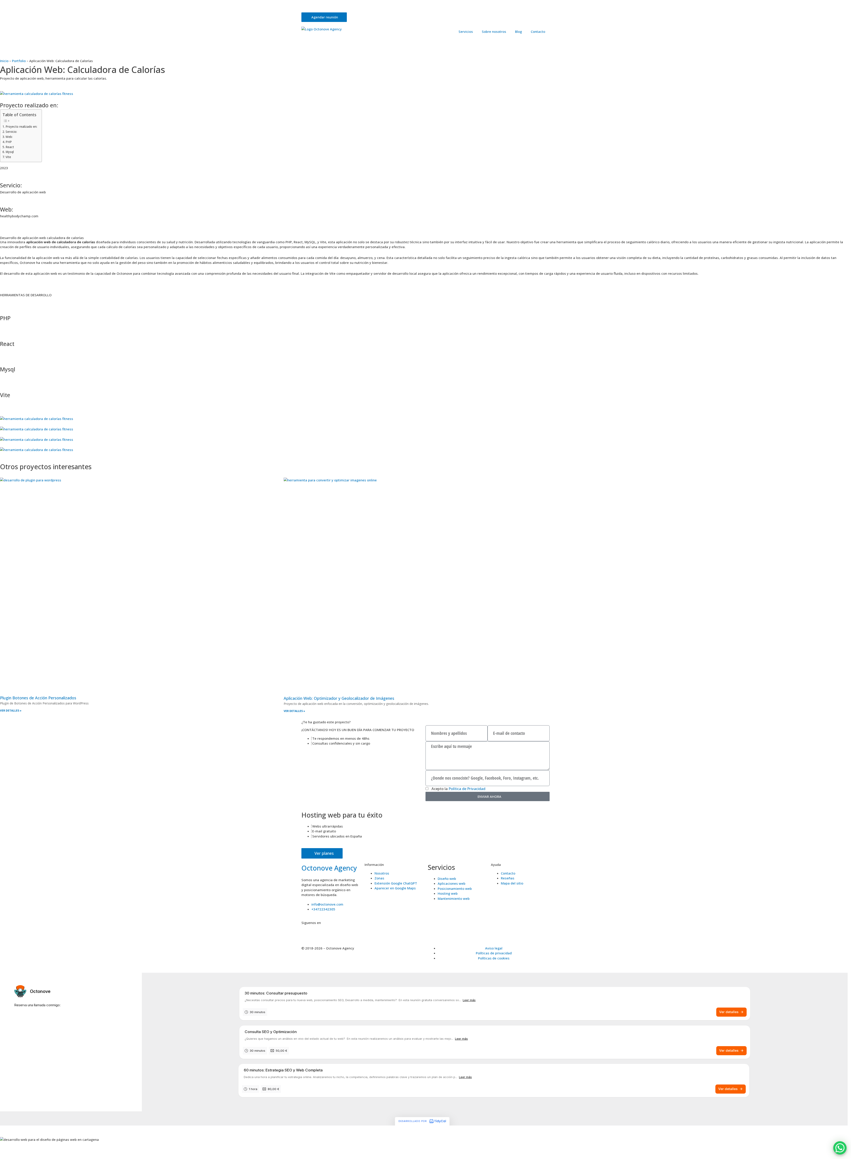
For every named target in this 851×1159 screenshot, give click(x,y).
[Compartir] (46, 1151)
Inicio (4, 61)
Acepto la (458, 788)
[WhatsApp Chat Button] (840, 1148)
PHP (9, 142)
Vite (8, 157)
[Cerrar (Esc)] (65, 1151)
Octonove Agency (329, 868)
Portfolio (19, 61)
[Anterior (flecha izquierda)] (9, 1157)
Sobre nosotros (494, 31)
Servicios (466, 31)
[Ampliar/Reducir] (9, 1151)
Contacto (538, 31)
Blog (518, 31)
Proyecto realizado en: (21, 127)
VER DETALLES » (10, 710)
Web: (9, 137)
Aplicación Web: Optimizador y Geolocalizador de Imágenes (339, 698)
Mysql (10, 152)
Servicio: (11, 132)
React (10, 147)
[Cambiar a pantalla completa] (27, 1151)
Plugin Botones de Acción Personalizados (38, 697)
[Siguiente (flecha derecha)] (27, 1157)
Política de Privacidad (467, 788)
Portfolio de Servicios (402, 7)
